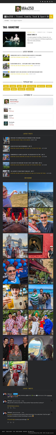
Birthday (29, 32)
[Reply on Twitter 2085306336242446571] (8, 408)
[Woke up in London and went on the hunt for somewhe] (15, 271)
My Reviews (18, 57)
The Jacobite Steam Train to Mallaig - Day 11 (22, 171)
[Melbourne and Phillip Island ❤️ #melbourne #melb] (40, 348)
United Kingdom (26, 140)
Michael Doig (21, 89)
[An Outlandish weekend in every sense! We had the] (15, 348)
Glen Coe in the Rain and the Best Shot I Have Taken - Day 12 (26, 163)
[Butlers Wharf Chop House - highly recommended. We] (15, 245)
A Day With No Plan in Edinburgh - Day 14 (21, 146)
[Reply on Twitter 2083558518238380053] (8, 423)
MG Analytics (31, 431)
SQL (24, 86)
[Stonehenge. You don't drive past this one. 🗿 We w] (15, 194)
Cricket (6, 86)
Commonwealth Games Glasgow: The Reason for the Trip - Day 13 (27, 154)
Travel (27, 57)
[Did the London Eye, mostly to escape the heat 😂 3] (40, 194)
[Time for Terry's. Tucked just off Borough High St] (40, 271)
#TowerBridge (11, 419)
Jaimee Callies (41, 86)
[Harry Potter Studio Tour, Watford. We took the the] (15, 220)
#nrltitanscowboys (14, 406)
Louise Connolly (31, 86)
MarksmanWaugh (14, 101)
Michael (10, 400)
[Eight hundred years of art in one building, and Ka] (40, 245)
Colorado (13, 86)
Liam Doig (49, 86)
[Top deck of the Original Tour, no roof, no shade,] (40, 220)
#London (9, 414)
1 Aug (23, 412)
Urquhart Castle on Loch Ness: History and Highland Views (26, 72)
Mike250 (50, 32)
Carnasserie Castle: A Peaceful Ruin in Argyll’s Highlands (25, 55)
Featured (18, 65)
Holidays (17, 140)
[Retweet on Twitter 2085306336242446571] (11, 408)
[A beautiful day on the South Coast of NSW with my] (40, 296)
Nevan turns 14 (32, 35)
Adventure (12, 57)
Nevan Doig (6, 89)
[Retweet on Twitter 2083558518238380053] (11, 423)
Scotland (23, 57)
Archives (25, 431)
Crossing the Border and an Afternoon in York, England (25, 138)
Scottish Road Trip (33, 148)
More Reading (19, 431)
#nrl (8, 406)
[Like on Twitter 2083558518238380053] (13, 423)
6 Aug (23, 400)
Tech (14, 431)
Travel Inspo (9, 431)
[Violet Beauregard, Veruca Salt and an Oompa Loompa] (40, 322)
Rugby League (30, 89)
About (3, 431)
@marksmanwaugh (16, 400)
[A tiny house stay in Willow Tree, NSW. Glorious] (15, 373)
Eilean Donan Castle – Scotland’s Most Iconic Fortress (25, 63)
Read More (30, 43)
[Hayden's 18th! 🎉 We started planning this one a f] (15, 296)
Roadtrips (22, 148)
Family (33, 32)
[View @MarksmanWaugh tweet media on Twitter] (28, 419)
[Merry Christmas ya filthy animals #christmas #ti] (15, 322)
